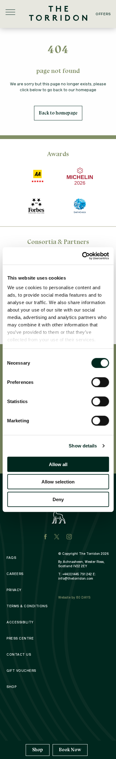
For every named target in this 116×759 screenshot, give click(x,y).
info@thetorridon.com (75, 578)
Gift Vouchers (21, 670)
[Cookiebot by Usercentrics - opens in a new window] (82, 256)
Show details (83, 445)
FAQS (11, 557)
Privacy (14, 590)
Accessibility (20, 622)
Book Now (70, 749)
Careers (15, 574)
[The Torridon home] (58, 12)
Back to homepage (58, 113)
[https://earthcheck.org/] (80, 205)
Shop (37, 750)
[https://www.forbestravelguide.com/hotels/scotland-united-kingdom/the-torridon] (36, 205)
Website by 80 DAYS (74, 597)
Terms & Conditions (26, 606)
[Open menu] (10, 12)
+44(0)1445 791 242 (77, 574)
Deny (58, 499)
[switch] (100, 382)
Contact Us (18, 654)
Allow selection (58, 481)
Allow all (58, 464)
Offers (103, 14)
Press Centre (20, 638)
